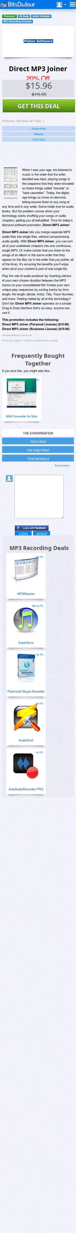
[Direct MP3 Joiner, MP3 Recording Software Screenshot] (10, 192)
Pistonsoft (9, 16)
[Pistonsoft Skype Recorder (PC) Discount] (25, 666)
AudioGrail (26, 740)
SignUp (41, 534)
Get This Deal (39, 106)
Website (38, 134)
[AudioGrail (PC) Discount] (25, 715)
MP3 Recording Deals (39, 548)
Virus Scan (39, 139)
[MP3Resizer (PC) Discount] (25, 568)
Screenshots (38, 128)
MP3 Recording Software (17, 21)
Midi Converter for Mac (22, 416)
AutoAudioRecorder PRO (26, 789)
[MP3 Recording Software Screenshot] (10, 186)
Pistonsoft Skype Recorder (26, 691)
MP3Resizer (26, 593)
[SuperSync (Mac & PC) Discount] (25, 617)
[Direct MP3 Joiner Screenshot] (10, 174)
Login (23, 534)
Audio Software (41, 16)
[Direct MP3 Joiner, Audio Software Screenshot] (10, 198)
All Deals (24, 16)
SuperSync (26, 642)
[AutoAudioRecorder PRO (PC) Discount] (25, 764)
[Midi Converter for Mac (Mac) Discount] (21, 391)
